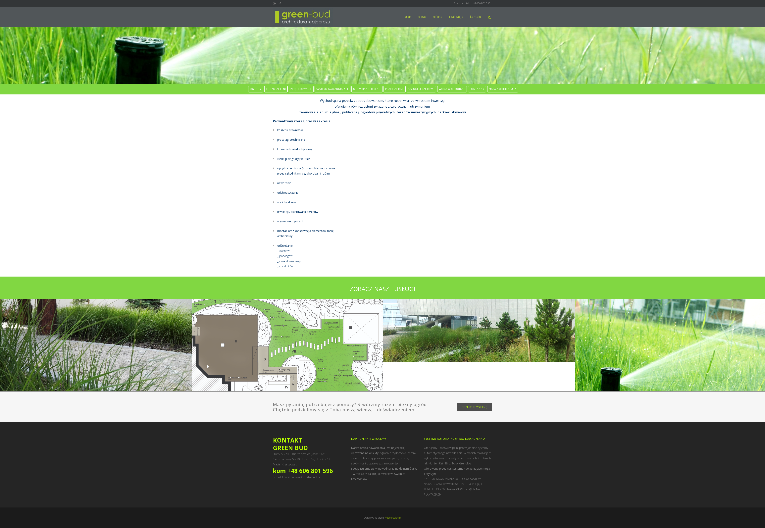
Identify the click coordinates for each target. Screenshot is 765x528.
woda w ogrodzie (452, 89)
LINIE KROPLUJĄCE (472, 484)
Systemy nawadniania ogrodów (671, 370)
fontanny (477, 89)
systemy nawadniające (332, 89)
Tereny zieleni (479, 320)
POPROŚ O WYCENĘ (474, 407)
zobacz (95, 354)
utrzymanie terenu (367, 89)
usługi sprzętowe (421, 89)
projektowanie (301, 89)
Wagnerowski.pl (392, 517)
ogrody (255, 89)
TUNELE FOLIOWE (435, 489)
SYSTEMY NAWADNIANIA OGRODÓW (446, 479)
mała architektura (502, 89)
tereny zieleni (276, 89)
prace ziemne (394, 89)
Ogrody (95, 335)
